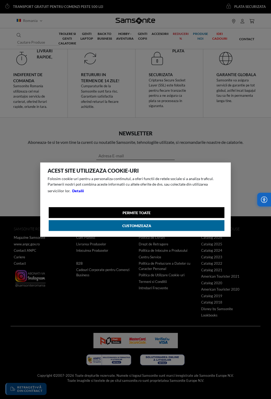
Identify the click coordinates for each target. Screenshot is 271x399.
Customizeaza (136, 225)
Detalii (78, 190)
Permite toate (137, 212)
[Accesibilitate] (264, 200)
